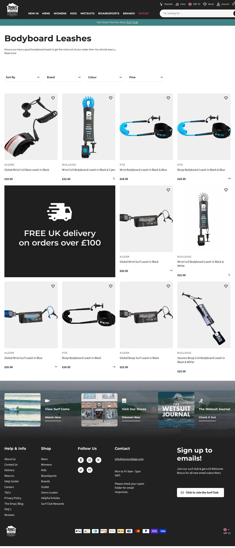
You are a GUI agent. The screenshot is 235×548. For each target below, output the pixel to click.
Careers (9, 487)
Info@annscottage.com (129, 459)
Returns (9, 476)
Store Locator (49, 493)
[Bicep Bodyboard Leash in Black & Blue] (204, 126)
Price (132, 77)
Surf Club (132, 22)
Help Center (11, 481)
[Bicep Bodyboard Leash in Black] (229, 178)
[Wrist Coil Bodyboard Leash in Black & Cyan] (88, 126)
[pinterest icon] (98, 462)
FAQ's (7, 509)
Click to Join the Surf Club (202, 493)
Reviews (9, 515)
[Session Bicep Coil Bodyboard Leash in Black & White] (204, 315)
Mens (46, 13)
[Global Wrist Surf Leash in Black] (146, 218)
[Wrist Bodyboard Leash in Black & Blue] (146, 126)
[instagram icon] (90, 462)
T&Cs (7, 493)
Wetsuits (87, 13)
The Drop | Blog (13, 504)
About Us (10, 459)
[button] (53, 98)
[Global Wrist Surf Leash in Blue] (171, 270)
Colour (92, 77)
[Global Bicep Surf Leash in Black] (146, 315)
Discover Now (131, 417)
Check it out (207, 417)
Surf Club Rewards (52, 504)
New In (33, 13)
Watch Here (53, 417)
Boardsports (108, 13)
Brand (51, 77)
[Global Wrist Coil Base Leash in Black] (31, 126)
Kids (73, 13)
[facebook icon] (81, 462)
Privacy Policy (12, 498)
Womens (60, 13)
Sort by (10, 77)
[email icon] (90, 472)
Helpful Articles (50, 498)
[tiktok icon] (81, 472)
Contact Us (11, 465)
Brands (129, 13)
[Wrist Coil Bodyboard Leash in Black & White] (113, 178)
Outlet (143, 13)
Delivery (9, 470)
